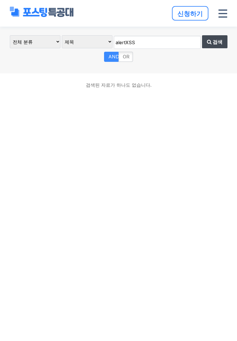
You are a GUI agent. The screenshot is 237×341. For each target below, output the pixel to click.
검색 (217, 42)
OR (126, 57)
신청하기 (190, 13)
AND (113, 57)
